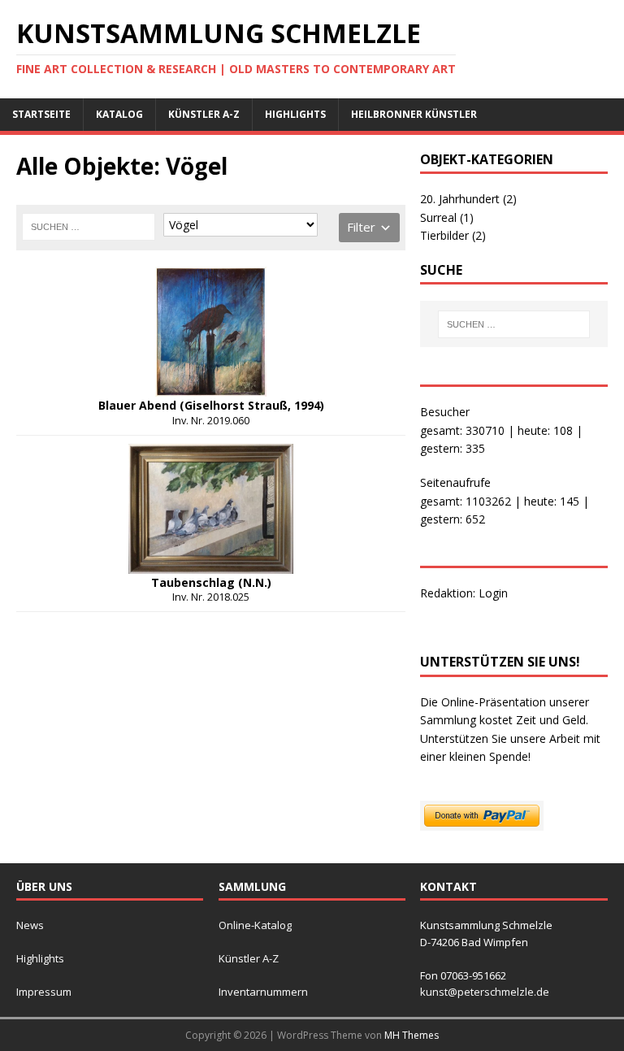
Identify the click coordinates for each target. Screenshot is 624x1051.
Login (493, 593)
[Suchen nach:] (88, 227)
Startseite (41, 114)
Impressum (44, 991)
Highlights (295, 114)
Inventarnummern (263, 991)
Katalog (119, 114)
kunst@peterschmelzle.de (484, 991)
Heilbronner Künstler (414, 114)
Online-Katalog (255, 925)
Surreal (447, 217)
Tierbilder (453, 235)
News (30, 925)
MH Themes (411, 1035)
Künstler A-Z (204, 114)
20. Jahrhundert (468, 198)
